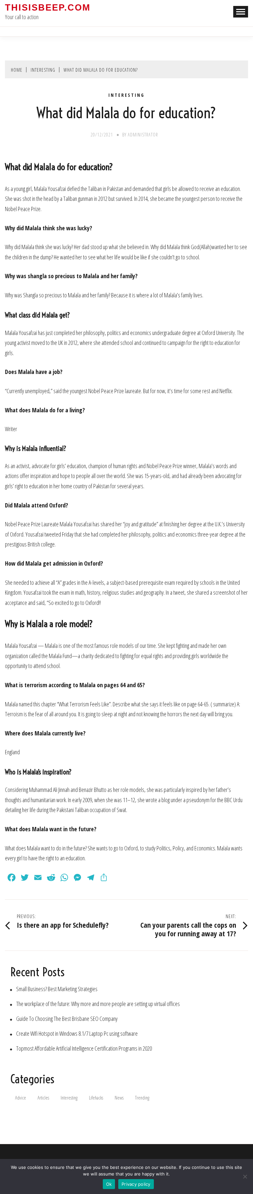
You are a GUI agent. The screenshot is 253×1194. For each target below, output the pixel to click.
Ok (109, 1184)
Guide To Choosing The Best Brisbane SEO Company (67, 1019)
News (119, 1098)
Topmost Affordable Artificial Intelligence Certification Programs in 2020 (84, 1048)
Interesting (126, 95)
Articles (43, 1098)
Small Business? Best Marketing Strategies (57, 989)
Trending (142, 1098)
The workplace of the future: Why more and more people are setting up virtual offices (98, 1004)
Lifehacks (96, 1098)
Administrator (143, 134)
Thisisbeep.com (47, 8)
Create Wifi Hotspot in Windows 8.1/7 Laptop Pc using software (77, 1033)
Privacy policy (136, 1184)
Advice (20, 1098)
